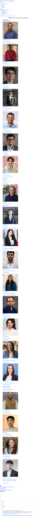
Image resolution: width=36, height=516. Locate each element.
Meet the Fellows (4, 4)
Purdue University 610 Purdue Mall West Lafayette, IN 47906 (4, 488)
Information (3, 506)
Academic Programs (4, 13)
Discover (2, 501)
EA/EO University (5, 512)
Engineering (5, 15)
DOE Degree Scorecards (26, 512)
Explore (2, 503)
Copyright (4, 510)
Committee (3, 7)
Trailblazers (11, 0)
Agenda (2, 6)
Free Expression (19, 512)
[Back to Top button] (0, 485)
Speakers (2, 5)
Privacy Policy (10, 513)
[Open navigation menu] (13, 0)
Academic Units (4, 12)
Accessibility (29, 511)
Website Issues (5, 513)
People (2, 508)
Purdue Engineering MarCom (10, 511)
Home (2, 3)
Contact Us (15, 513)
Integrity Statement (12, 512)
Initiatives (3, 14)
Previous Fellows (5, 19)
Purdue (1, 15)
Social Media (3, 11)
